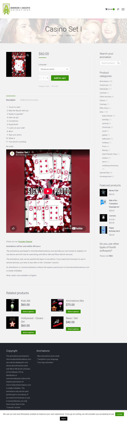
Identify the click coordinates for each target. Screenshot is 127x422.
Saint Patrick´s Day (109, 154)
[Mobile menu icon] (123, 9)
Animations (104, 81)
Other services (105, 97)
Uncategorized (105, 176)
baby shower (107, 116)
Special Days (105, 173)
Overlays (103, 104)
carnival (105, 123)
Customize (104, 85)
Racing (105, 150)
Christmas (106, 127)
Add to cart (60, 78)
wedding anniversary (110, 166)
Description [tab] (10, 100)
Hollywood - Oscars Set (32, 320)
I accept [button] (119, 414)
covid (104, 131)
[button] (28, 55)
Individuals (104, 89)
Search (118, 63)
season (105, 158)
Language (43, 64)
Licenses (103, 93)
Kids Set (25, 300)
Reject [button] (63, 419)
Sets (47, 86)
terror (104, 162)
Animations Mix (75, 300)
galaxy (104, 135)
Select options (28, 312)
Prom (104, 146)
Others (102, 100)
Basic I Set (72, 318)
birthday (105, 120)
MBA (111, 256)
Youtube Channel (25, 241)
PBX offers (104, 108)
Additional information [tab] (29, 100)
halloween (106, 139)
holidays (105, 143)
